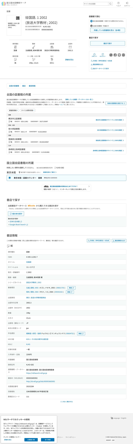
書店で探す (107, 43)
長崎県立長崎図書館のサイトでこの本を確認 (107, 150)
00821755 (60, 287)
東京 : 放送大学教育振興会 (36, 297)
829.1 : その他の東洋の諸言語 (37, 339)
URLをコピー (103, 56)
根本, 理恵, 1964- (32, 292)
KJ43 (28, 344)
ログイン (127, 6)
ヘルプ (118, 6)
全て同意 (48, 440)
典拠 (70, 288)
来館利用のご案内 (49, 172)
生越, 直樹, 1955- (32, 287)
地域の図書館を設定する (115, 103)
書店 (24, 86)
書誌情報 (32, 86)
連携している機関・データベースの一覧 (78, 99)
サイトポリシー (71, 437)
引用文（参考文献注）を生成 (102, 61)
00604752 (70, 333)
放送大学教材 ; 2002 (33, 282)
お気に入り (94, 56)
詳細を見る (69, 59)
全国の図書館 (14, 86)
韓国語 (28, 262)
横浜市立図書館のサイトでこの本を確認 (109, 120)
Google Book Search (18, 224)
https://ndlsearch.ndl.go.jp (36, 373)
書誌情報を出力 (98, 64)
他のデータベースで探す (101, 68)
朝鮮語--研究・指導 (33, 333)
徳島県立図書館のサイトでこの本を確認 (109, 140)
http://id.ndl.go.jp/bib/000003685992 (40, 381)
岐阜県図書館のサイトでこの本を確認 (109, 130)
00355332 (59, 292)
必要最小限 (31, 440)
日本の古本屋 (15, 221)
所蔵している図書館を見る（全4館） (107, 30)
